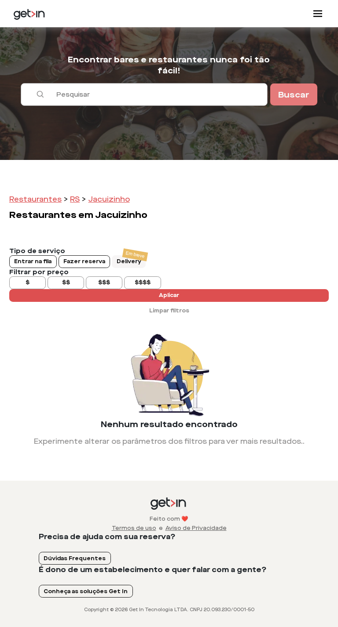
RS (75, 199)
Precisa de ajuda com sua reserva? (107, 537)
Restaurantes (35, 199)
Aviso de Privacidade (196, 528)
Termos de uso (134, 528)
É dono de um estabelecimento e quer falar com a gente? (153, 570)
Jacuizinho (109, 199)
